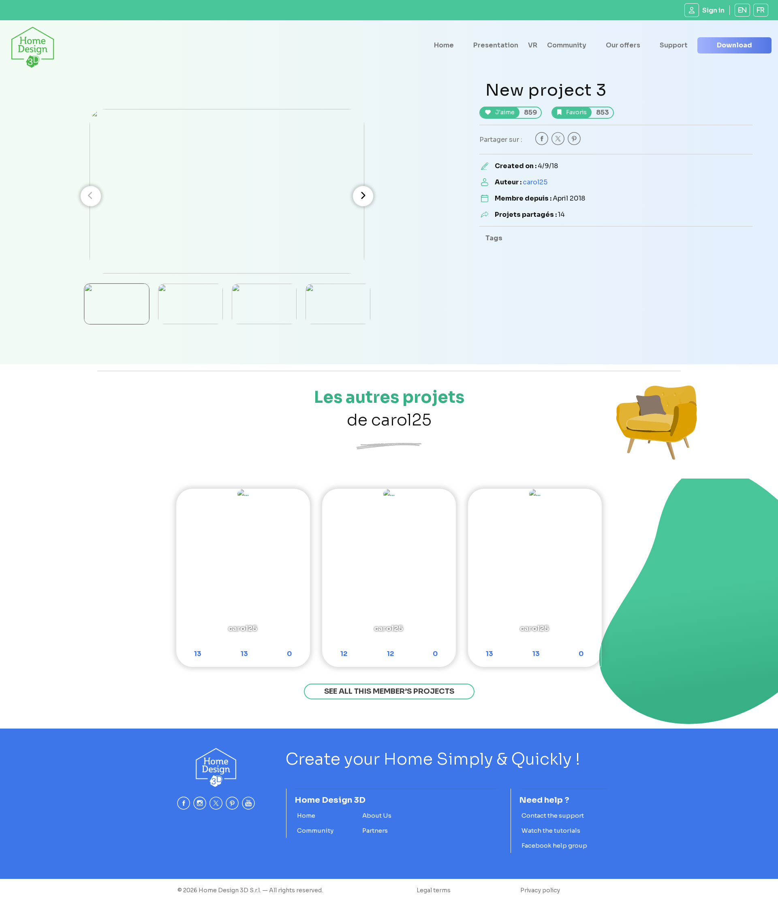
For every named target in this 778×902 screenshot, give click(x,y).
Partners (375, 830)
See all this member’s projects (389, 691)
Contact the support (553, 815)
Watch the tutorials (551, 830)
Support (674, 45)
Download (734, 45)
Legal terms (434, 890)
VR (532, 45)
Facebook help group (554, 845)
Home (444, 45)
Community (566, 45)
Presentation (495, 45)
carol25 (535, 182)
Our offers (623, 45)
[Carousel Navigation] (227, 196)
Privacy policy (540, 890)
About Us (376, 815)
